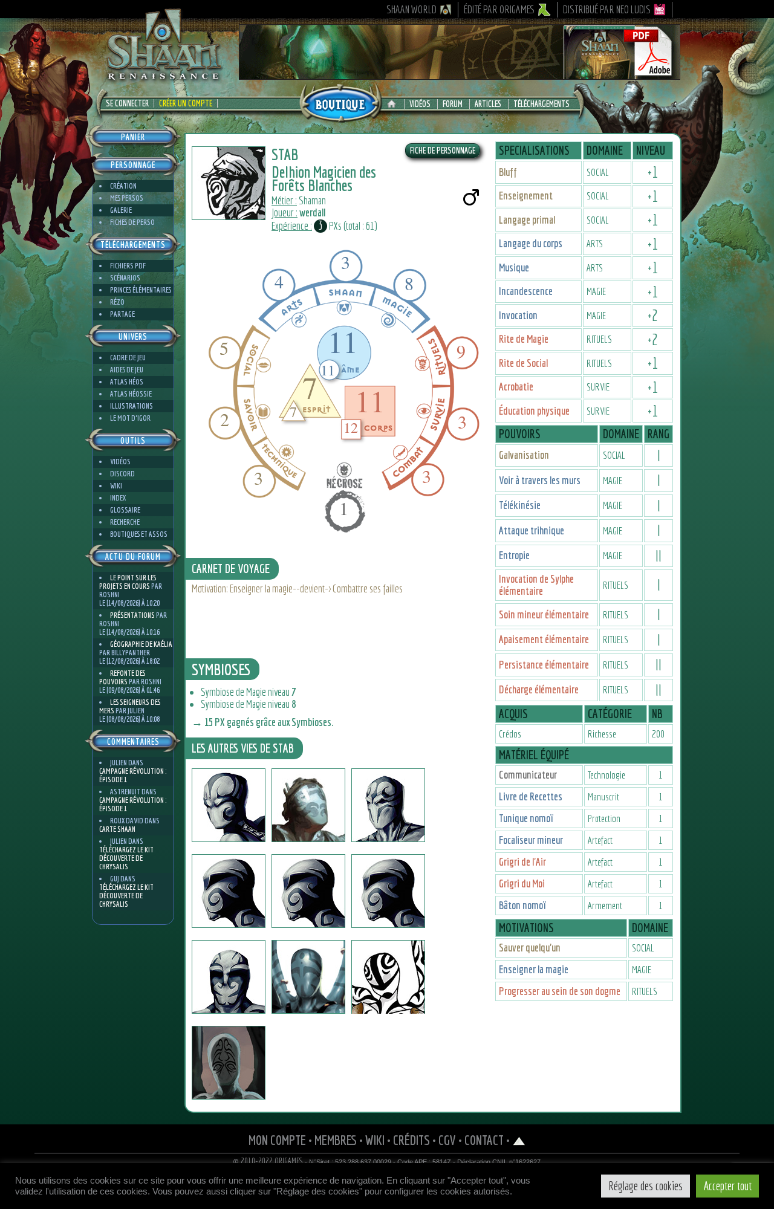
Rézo (117, 301)
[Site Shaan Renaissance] (163, 79)
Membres (335, 1139)
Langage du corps (530, 243)
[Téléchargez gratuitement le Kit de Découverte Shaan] (459, 74)
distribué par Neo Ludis (607, 9)
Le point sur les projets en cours (127, 582)
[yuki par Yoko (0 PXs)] (308, 891)
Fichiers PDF (128, 265)
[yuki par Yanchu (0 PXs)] (228, 891)
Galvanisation (524, 455)
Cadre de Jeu (128, 357)
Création (123, 185)
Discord (122, 473)
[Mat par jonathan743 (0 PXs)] (388, 805)
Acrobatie (516, 386)
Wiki (116, 485)
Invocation (518, 315)
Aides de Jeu (126, 369)
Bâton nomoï (523, 905)
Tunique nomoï (526, 818)
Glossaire (125, 509)
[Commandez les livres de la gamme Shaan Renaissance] (340, 102)
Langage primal (527, 219)
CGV (447, 1139)
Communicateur (528, 774)
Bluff (508, 172)
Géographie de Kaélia (141, 644)
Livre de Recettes (530, 796)
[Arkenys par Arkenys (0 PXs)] (308, 805)
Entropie (514, 555)
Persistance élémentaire (544, 664)
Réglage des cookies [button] (645, 1186)
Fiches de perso (132, 222)
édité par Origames (499, 9)
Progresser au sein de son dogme (559, 991)
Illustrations (131, 405)
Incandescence (526, 291)
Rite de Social (523, 363)
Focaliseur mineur (531, 840)
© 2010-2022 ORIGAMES (268, 1161)
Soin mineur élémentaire (544, 614)
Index (118, 497)
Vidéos (420, 104)
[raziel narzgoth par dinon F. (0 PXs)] (228, 805)
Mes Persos (126, 198)
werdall (312, 212)
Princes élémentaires (140, 289)
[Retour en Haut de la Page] (519, 1139)
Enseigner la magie (533, 969)
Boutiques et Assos (138, 534)
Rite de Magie (523, 338)
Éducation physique (534, 410)
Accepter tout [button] (727, 1186)
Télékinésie (520, 505)
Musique (514, 267)
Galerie (121, 210)
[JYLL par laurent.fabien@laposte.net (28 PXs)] (388, 977)
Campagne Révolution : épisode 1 (132, 775)
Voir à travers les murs (539, 480)
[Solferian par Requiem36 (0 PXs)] (228, 977)
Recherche (125, 522)
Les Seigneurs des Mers (129, 706)
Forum (453, 104)
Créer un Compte (185, 103)
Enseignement (526, 195)
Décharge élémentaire (539, 689)
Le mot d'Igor (130, 418)
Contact (484, 1139)
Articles (488, 104)
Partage (122, 314)
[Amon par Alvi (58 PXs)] (308, 977)
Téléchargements (541, 104)
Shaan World (411, 9)
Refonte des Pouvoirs (122, 677)
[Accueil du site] (394, 104)
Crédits (411, 1139)
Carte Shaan (117, 829)
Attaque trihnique (531, 530)
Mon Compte (277, 1139)
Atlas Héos (126, 381)
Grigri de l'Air (522, 861)
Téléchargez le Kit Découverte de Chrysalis (126, 858)
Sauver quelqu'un (530, 947)
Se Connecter (127, 103)
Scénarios (125, 277)
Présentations (132, 615)
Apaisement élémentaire (544, 639)
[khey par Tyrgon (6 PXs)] (388, 891)
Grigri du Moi (522, 883)
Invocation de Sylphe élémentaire (536, 584)
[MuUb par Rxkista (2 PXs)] (228, 1063)
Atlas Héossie (131, 393)
